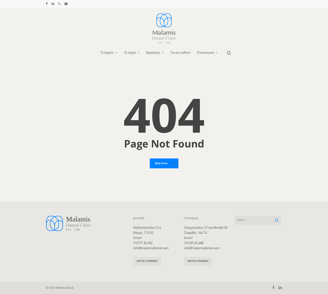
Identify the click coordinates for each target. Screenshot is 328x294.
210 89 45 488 (193, 243)
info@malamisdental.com (151, 248)
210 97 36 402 (143, 243)
